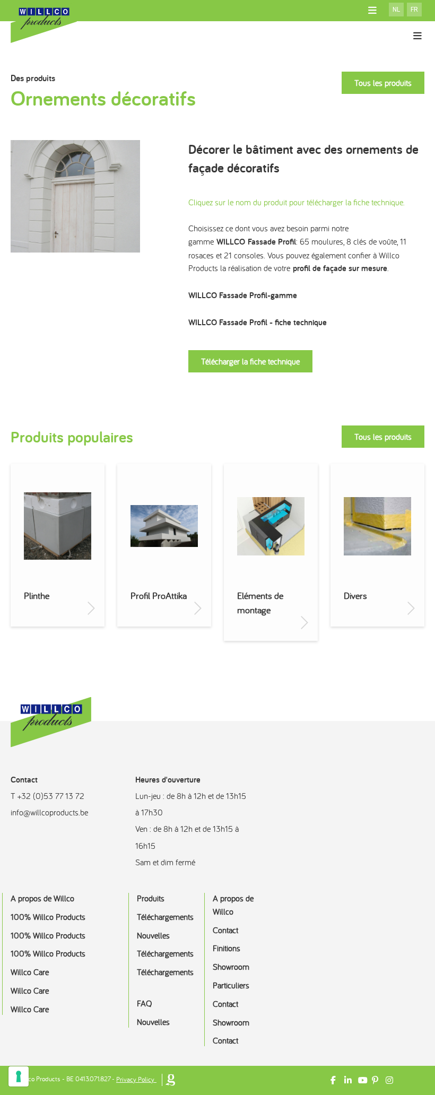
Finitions (226, 948)
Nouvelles (153, 935)
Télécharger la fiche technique (250, 361)
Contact (225, 930)
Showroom (231, 966)
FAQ (144, 1003)
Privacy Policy (135, 1079)
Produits (150, 898)
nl (396, 9)
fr (414, 9)
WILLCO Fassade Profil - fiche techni (251, 322)
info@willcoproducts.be (49, 812)
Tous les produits (383, 82)
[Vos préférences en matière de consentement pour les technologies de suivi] (18, 1076)
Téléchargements (165, 916)
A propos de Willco (42, 898)
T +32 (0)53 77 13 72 (47, 795)
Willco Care (30, 972)
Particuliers (231, 985)
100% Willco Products (48, 916)
